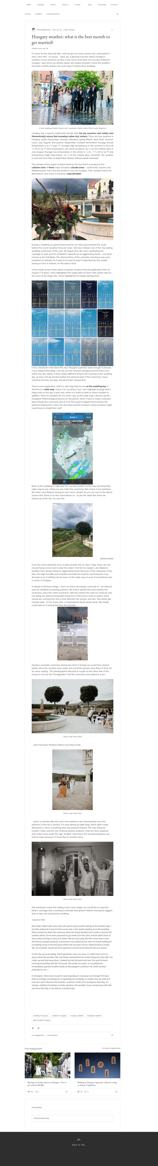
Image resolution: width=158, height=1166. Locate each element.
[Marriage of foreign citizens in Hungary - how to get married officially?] (47, 1065)
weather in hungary (59, 1016)
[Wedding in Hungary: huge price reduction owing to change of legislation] (97, 1065)
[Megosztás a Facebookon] (33, 1028)
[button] (117, 14)
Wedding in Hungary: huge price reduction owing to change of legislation (97, 1083)
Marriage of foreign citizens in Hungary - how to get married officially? (47, 1083)
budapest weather (94, 1016)
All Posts (28, 14)
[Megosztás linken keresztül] (38, 1028)
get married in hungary (42, 1020)
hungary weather (77, 1016)
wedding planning (52, 14)
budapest (38, 14)
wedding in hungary (40, 1016)
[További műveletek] (112, 29)
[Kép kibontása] (40, 294)
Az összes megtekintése (111, 1048)
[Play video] (72, 633)
